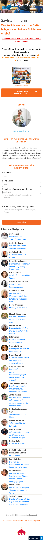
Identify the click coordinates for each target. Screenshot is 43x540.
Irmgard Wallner (16, 366)
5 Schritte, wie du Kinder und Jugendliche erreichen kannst (19, 360)
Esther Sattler (15, 325)
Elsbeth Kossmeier (17, 314)
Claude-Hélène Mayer (19, 281)
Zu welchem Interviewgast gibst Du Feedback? (17, 190)
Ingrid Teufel (15, 355)
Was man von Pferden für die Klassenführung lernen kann (19, 266)
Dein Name (6, 172)
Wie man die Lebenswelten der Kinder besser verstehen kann (19, 464)
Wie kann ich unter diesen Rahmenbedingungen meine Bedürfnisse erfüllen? (17, 374)
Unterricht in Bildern (17, 444)
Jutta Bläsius (15, 395)
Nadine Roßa (14, 441)
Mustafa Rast (15, 429)
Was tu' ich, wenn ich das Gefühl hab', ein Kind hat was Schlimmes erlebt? (19, 502)
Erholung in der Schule (18, 307)
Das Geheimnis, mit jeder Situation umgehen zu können (19, 490)
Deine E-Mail (7, 181)
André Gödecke (16, 243)
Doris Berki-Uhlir (16, 291)
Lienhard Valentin (16, 420)
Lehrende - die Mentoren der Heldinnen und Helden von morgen (19, 435)
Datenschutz (19, 520)
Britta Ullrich (15, 272)
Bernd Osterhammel (18, 261)
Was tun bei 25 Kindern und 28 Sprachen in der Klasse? (18, 331)
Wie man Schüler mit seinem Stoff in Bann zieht (17, 319)
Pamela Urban (15, 459)
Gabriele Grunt (15, 346)
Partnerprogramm (33, 520)
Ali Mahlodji (14, 234)
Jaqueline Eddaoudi (18, 383)
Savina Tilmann (15, 496)
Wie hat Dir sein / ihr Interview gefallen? (18, 207)
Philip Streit (14, 485)
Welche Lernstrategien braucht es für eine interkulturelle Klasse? (18, 389)
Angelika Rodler (16, 252)
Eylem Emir (14, 337)
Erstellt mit (34, 538)
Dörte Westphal (16, 305)
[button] (21, 92)
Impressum (7, 520)
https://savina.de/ (21, 131)
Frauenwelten (14, 455)
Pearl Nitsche (15, 470)
